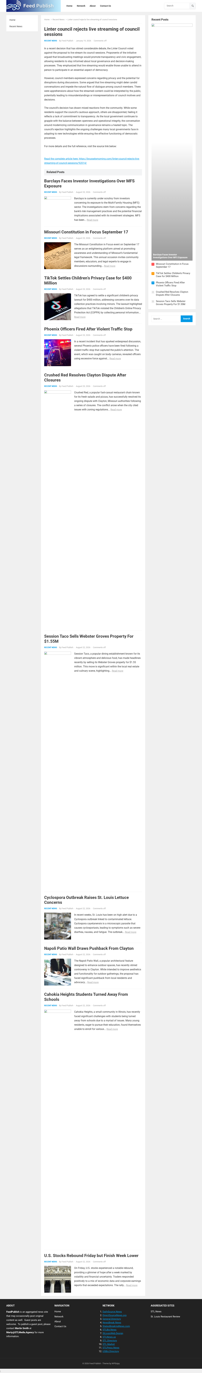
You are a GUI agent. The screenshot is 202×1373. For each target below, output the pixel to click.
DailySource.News (112, 1311)
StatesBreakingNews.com (116, 1326)
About (57, 1321)
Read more (92, 220)
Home (12, 20)
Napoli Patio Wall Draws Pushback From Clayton (89, 948)
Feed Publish (67, 41)
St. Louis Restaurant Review (165, 1316)
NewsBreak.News (112, 1322)
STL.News (156, 1311)
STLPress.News (111, 1347)
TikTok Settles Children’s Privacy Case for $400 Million (173, 275)
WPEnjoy (116, 1363)
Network (58, 1316)
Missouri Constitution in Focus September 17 (86, 232)
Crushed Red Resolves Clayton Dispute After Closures (172, 293)
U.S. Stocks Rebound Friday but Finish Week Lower (91, 1255)
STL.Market (109, 1344)
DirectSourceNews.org (114, 1315)
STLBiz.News (109, 1329)
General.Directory (112, 1319)
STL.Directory (110, 1340)
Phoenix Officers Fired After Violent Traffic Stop (88, 329)
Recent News (15, 26)
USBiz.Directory (111, 1351)
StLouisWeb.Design (113, 1333)
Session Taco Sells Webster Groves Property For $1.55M (170, 303)
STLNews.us (109, 1337)
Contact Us (60, 1326)
